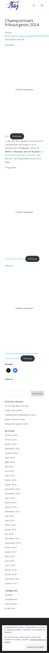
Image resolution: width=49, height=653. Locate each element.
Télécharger (17, 136)
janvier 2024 (11, 444)
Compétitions (11, 599)
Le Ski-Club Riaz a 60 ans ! (17, 405)
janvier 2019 (11, 551)
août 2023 (10, 457)
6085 (7, 136)
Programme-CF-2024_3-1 (14, 259)
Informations (11, 603)
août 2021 (10, 516)
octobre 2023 (11, 453)
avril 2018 (9, 560)
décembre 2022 (12, 489)
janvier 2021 (11, 529)
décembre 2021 (12, 511)
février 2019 (11, 547)
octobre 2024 (11, 435)
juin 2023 (9, 466)
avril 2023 (9, 471)
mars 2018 (10, 565)
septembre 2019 (13, 543)
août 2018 (10, 556)
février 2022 (11, 502)
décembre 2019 (12, 538)
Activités (9, 594)
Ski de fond (10, 608)
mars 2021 (10, 520)
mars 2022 (10, 498)
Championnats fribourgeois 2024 (20, 414)
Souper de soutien (13, 410)
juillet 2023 (10, 462)
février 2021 (11, 525)
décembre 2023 (12, 448)
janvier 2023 (11, 484)
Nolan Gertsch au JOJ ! (15, 419)
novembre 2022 (12, 493)
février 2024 (11, 439)
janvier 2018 (11, 574)
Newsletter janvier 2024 (16, 423)
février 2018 (11, 569)
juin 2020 (9, 534)
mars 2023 (10, 475)
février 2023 (11, 480)
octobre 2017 (11, 583)
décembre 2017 (12, 578)
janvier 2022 (11, 507)
